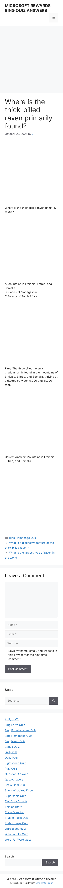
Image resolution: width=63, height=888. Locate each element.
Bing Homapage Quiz (23, 537)
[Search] (53, 701)
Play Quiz (11, 768)
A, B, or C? (12, 719)
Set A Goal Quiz (15, 785)
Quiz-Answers (14, 779)
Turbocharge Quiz (16, 823)
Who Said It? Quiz (16, 834)
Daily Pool (11, 757)
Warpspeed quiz (15, 828)
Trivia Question (14, 812)
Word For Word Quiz (18, 839)
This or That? (13, 806)
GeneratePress (44, 882)
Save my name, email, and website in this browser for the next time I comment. (32, 655)
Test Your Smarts (16, 801)
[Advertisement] (31, 60)
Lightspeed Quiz (15, 763)
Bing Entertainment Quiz (20, 730)
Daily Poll (11, 752)
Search (9, 856)
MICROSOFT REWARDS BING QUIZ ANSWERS (28, 8)
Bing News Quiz (15, 741)
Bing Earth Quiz (15, 725)
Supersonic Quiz (15, 796)
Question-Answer (16, 774)
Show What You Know (19, 790)
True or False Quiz (16, 817)
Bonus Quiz (12, 746)
